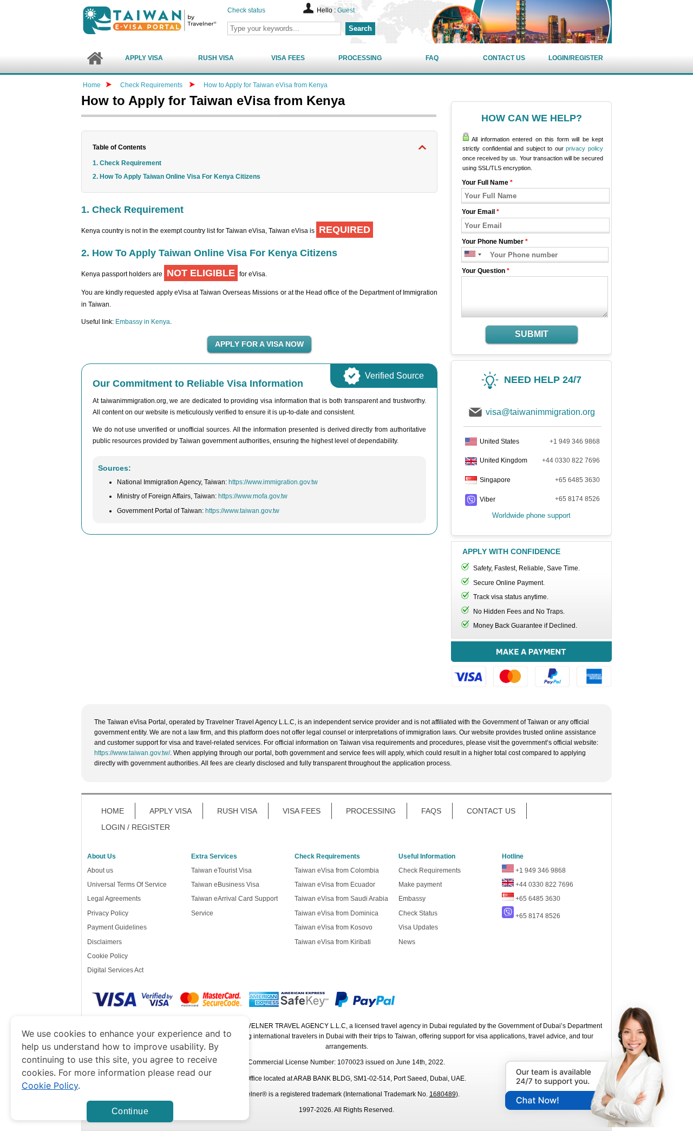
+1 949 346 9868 (575, 441)
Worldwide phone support (531, 515)
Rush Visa (216, 58)
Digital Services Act (115, 970)
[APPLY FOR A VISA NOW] (259, 344)
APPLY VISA (170, 811)
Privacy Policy (107, 913)
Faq (432, 58)
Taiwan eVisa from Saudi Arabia (341, 898)
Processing (360, 58)
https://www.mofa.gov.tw (252, 496)
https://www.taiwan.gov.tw (242, 511)
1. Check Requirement (127, 163)
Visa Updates (418, 927)
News (406, 942)
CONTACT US (491, 811)
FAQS (431, 811)
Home (92, 85)
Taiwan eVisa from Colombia (337, 870)
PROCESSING (371, 811)
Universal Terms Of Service (127, 884)
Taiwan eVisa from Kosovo (333, 927)
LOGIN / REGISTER (135, 827)
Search (360, 28)
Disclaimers (104, 942)
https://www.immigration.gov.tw (273, 482)
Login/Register (575, 58)
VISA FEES (302, 811)
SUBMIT (531, 334)
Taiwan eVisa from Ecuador (335, 884)
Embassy (412, 898)
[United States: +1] (469, 255)
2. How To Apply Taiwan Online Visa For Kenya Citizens (176, 176)
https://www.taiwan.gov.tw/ (132, 753)
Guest (346, 10)
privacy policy (584, 148)
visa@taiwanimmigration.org (540, 412)
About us (100, 870)
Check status (246, 10)
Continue (130, 1111)
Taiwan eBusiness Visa (225, 884)
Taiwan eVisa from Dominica (336, 913)
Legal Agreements (114, 898)
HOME (112, 811)
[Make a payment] (531, 666)
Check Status (417, 913)
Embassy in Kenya (142, 322)
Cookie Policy (107, 956)
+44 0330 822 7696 (571, 460)
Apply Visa (144, 58)
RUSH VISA (237, 811)
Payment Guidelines (117, 927)
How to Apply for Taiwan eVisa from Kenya (266, 85)
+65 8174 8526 (577, 499)
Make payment (420, 884)
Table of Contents (119, 147)
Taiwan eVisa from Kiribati (333, 942)
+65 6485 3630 (577, 480)
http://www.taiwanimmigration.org (168, 20)
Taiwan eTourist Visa (221, 870)
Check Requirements (152, 85)
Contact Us (504, 58)
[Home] (94, 58)
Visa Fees (288, 58)
